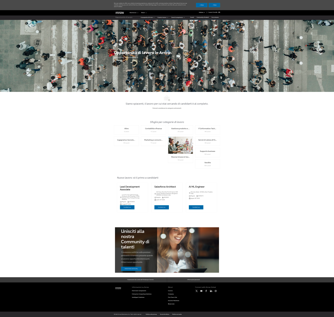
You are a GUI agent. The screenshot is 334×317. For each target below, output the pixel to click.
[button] (202, 12)
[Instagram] (215, 291)
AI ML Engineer (197, 187)
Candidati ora (127, 207)
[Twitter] (196, 291)
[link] (122, 288)
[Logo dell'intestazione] (119, 13)
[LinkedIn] (211, 291)
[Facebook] (206, 291)
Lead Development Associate (130, 188)
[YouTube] (201, 291)
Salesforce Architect (165, 187)
